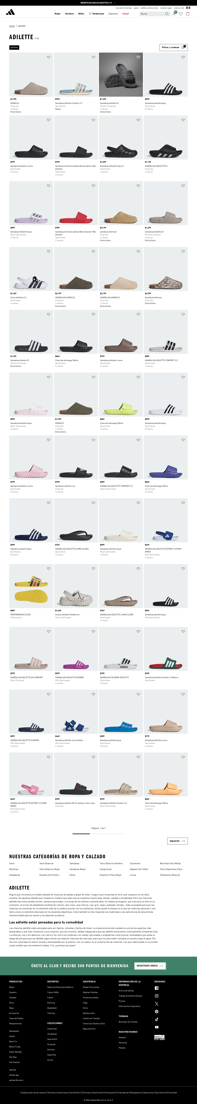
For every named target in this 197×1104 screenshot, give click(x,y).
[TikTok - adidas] (171, 1020)
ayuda (136, 8)
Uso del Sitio (74, 1093)
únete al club (179, 8)
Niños (81, 14)
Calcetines (135, 863)
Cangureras (106, 869)
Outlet (125, 14)
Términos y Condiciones (57, 1093)
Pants (72, 875)
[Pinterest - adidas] (171, 1012)
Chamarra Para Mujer (111, 875)
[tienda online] (10, 12)
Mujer (58, 14)
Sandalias (74, 863)
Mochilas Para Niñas (170, 863)
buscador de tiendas (124, 8)
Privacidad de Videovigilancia (129, 1093)
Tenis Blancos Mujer (49, 869)
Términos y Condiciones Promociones (98, 1093)
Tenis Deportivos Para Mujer (171, 869)
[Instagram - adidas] (171, 996)
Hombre (69, 14)
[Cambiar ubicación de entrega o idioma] (188, 8)
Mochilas (13, 869)
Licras (133, 875)
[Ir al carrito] (187, 13)
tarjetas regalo (166, 8)
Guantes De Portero (49, 875)
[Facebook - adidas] (171, 988)
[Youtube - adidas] (171, 1027)
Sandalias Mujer (78, 869)
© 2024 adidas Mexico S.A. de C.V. (98, 1100)
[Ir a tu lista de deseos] (180, 13)
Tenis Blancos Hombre (111, 863)
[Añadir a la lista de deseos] (48, 58)
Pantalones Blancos (170, 875)
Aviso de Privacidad (168, 1093)
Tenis (12, 863)
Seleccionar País (150, 1093)
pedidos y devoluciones (149, 8)
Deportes (113, 14)
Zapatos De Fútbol (139, 869)
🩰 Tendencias (96, 14)
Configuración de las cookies (33, 1093)
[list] (84, 47)
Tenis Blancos (46, 863)
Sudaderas (14, 875)
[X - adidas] (171, 1004)
